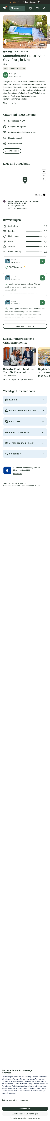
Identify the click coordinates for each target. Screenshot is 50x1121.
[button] (25, 30)
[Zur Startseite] (5, 8)
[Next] (46, 30)
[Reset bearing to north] (44, 179)
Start (5, 483)
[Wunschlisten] (30, 8)
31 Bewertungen (15, 76)
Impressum (17, 473)
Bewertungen (30, 2)
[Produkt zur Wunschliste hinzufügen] (43, 19)
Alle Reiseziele (17, 483)
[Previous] (4, 30)
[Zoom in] (44, 171)
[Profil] (44, 8)
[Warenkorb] (37, 8)
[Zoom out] (44, 175)
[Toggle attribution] (44, 194)
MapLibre (38, 195)
